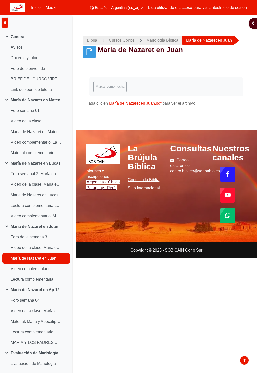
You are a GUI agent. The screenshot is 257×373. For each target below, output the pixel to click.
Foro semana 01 (25, 110)
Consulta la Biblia (143, 180)
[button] (116, 7)
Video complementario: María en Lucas (36, 216)
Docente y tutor (24, 58)
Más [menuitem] (49, 7)
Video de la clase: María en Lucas (36, 184)
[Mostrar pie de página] (244, 360)
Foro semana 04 (25, 300)
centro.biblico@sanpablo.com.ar (199, 171)
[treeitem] (36, 63)
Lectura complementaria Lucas (36, 205)
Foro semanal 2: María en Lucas (36, 174)
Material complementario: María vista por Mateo (36, 153)
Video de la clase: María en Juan (36, 247)
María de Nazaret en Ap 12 (35, 290)
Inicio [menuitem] (36, 7)
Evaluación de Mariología (34, 353)
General (18, 37)
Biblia (92, 40)
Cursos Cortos (122, 40)
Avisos (17, 47)
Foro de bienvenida (28, 68)
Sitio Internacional (144, 188)
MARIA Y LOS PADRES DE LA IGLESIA (36, 342)
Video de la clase (26, 121)
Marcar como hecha (110, 86)
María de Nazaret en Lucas (36, 163)
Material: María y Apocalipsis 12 (36, 321)
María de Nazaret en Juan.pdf (135, 103)
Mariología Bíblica (162, 40)
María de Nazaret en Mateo (35, 100)
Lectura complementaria (32, 279)
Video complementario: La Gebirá (36, 142)
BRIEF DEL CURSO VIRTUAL (36, 79)
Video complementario (31, 269)
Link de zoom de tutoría (31, 89)
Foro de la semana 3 (29, 237)
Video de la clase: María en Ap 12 (36, 311)
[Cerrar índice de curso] (4, 22)
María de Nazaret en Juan (34, 226)
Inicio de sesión (233, 7)
